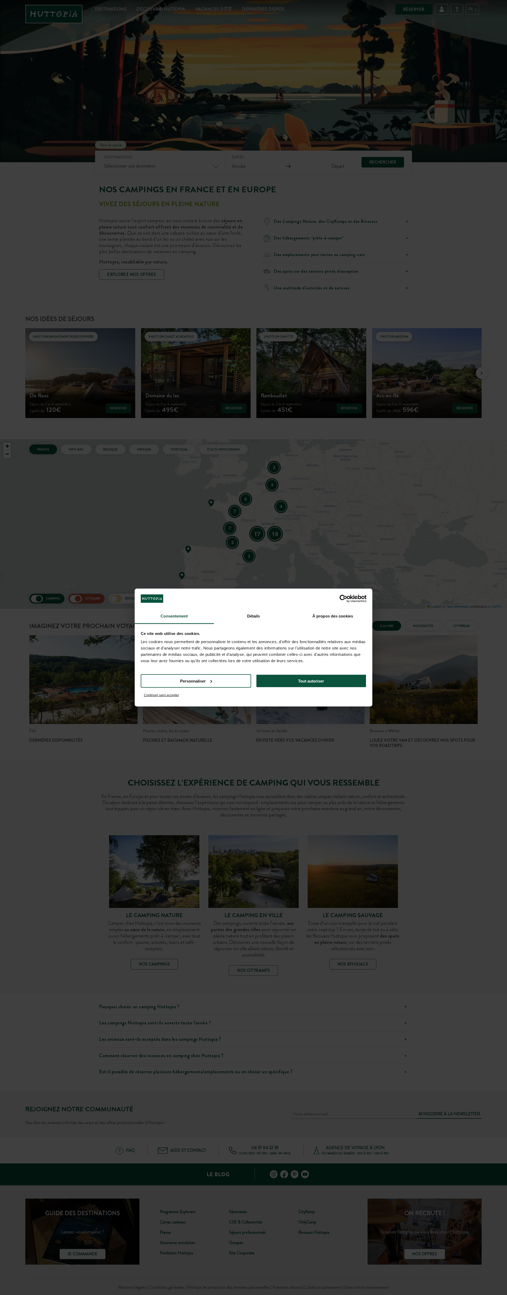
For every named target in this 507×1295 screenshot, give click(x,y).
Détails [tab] (253, 616)
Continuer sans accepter (161, 695)
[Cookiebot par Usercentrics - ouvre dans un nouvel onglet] (343, 598)
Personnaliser (193, 681)
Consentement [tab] (174, 616)
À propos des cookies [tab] (332, 616)
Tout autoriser (311, 681)
